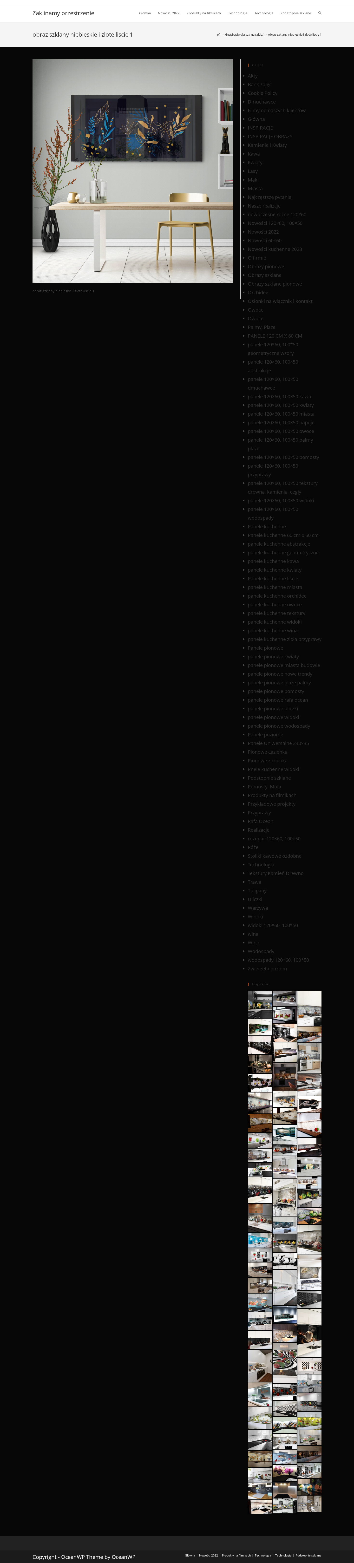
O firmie (257, 258)
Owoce (255, 310)
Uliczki (255, 899)
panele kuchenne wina (273, 630)
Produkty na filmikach (272, 795)
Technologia (261, 864)
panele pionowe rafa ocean (278, 700)
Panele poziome (265, 734)
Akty (253, 75)
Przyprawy (259, 812)
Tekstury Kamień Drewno (276, 873)
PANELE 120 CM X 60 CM (275, 336)
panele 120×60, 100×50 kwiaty (281, 405)
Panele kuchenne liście (273, 578)
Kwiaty (255, 162)
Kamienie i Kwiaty (267, 145)
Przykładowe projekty (271, 804)
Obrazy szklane (265, 275)
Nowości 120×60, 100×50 (275, 223)
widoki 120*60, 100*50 (273, 925)
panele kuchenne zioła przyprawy (284, 639)
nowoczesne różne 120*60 (277, 214)
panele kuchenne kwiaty (275, 570)
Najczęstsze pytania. (270, 197)
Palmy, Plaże (261, 327)
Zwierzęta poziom (267, 968)
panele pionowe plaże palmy (279, 682)
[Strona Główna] (218, 34)
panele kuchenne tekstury (276, 613)
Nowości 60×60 (265, 240)
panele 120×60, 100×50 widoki (281, 500)
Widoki (255, 916)
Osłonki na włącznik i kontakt (280, 301)
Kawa (254, 153)
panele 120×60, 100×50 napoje (281, 422)
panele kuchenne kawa (273, 561)
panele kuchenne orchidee (277, 596)
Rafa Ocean (260, 821)
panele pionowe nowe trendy (280, 674)
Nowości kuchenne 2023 (275, 249)
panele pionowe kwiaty (273, 656)
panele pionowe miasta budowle (284, 665)
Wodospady (261, 951)
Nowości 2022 (263, 232)
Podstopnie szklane (269, 778)
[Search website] (320, 13)
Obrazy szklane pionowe (275, 284)
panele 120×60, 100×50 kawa (279, 396)
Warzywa (258, 908)
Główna (256, 119)
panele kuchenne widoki (275, 622)
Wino (253, 942)
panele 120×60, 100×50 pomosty (283, 457)
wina (253, 934)
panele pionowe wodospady (279, 726)
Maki (253, 180)
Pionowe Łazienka (268, 752)
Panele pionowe (265, 648)
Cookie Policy (262, 93)
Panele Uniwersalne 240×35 (278, 743)
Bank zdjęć (260, 84)
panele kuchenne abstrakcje (279, 544)
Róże (253, 847)
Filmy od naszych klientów (277, 110)
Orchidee (258, 292)
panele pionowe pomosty (276, 691)
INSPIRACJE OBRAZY (270, 136)
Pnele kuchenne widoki (273, 769)
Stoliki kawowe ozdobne (275, 856)
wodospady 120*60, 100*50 (278, 960)
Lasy (253, 171)
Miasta (255, 188)
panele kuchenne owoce (275, 604)
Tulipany (257, 890)
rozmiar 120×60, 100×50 (274, 838)
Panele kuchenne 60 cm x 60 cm (283, 535)
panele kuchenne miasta (275, 587)
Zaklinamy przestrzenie (63, 13)
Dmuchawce (262, 101)
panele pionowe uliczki (273, 708)
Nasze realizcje (264, 206)
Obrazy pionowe (266, 266)
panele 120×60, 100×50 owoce (281, 431)
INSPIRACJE (260, 127)
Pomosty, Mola (264, 786)
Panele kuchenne (267, 526)
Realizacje (258, 830)
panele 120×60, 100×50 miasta (281, 414)
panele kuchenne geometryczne (283, 552)
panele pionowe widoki (273, 717)
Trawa (254, 882)
